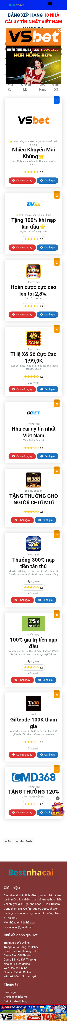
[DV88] (33, 210)
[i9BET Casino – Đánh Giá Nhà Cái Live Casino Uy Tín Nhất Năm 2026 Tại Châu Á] (34, 137)
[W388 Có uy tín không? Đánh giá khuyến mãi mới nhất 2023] (33, 486)
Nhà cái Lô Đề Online (17, 964)
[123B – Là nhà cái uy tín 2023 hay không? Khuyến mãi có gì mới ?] (33, 345)
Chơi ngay (24, 520)
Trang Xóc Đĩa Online (17, 942)
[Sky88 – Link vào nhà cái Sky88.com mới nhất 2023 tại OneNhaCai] (33, 550)
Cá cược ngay (24, 180)
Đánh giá (49, 180)
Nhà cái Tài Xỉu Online (17, 972)
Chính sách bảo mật (16, 997)
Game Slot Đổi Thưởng (18, 955)
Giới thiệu (10, 992)
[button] (50, 3)
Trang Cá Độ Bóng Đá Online (21, 947)
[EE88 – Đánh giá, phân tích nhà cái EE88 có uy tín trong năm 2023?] (33, 277)
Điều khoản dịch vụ (15, 1001)
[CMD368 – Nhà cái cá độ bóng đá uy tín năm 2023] (33, 782)
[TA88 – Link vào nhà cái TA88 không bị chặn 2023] (33, 710)
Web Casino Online (15, 968)
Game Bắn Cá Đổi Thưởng (20, 959)
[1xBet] (33, 419)
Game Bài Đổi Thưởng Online (21, 951)
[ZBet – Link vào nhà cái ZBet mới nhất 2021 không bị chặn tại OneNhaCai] (33, 630)
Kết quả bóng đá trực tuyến (20, 976)
